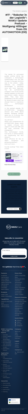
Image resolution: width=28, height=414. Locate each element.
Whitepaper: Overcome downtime (18, 284)
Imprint (17, 343)
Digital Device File (6, 282)
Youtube (19, 324)
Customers (18, 336)
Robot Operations (20, 287)
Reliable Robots (19, 289)
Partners (17, 338)
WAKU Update (19, 294)
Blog (16, 277)
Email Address (6, 250)
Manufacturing (6, 385)
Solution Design (7, 341)
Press (16, 335)
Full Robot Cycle (7, 374)
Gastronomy (6, 389)
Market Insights (7, 336)
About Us (17, 331)
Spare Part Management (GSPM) (19, 313)
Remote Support (7, 368)
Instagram (19, 325)
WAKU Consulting (20, 275)
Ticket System (5, 280)
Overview (5, 334)
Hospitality (5, 387)
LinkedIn (19, 320)
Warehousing (6, 383)
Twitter (19, 322)
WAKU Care (4, 294)
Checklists (4, 287)
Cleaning (5, 391)
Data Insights (5, 279)
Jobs (16, 333)
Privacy (17, 347)
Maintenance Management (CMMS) (19, 308)
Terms (16, 345)
